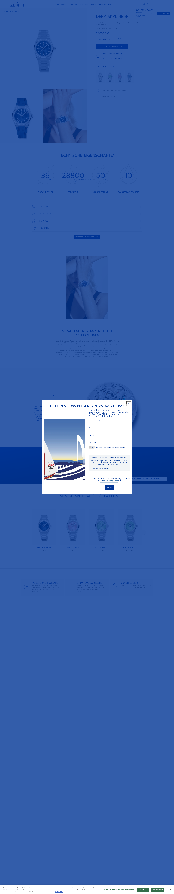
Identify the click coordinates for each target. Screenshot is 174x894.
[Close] (171, 889)
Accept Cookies (157, 890)
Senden (109, 487)
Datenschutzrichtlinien (110, 480)
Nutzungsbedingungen (117, 447)
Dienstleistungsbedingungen (109, 482)
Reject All (143, 890)
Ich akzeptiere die (110, 447)
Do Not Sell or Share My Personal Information (119, 890)
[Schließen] (128, 403)
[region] (87, 889)
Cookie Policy (59, 892)
